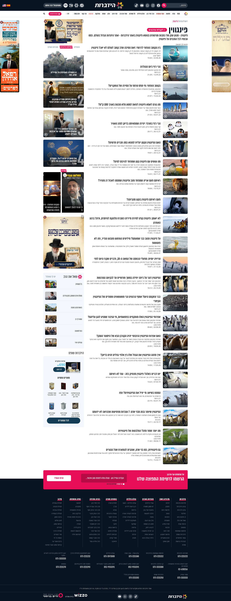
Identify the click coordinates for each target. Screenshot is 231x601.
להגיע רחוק (150, 527)
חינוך (115, 524)
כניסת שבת (182, 524)
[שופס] (76, 5)
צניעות (78, 520)
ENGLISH (77, 13)
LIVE (68, 14)
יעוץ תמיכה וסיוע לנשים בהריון (129, 564)
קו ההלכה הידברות (157, 564)
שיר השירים (58, 534)
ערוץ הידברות (181, 506)
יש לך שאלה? (50, 276)
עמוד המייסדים (181, 538)
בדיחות (134, 510)
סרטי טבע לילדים (130, 531)
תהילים (59, 527)
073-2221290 (85, 567)
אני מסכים (114, 484)
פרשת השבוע (165, 534)
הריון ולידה (77, 527)
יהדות (168, 503)
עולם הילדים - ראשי (129, 503)
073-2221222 (183, 556)
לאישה (78, 503)
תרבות (167, 527)
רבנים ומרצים (95, 499)
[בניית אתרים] (81, 596)
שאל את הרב (123, 13)
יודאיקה (114, 541)
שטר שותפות (160, 13)
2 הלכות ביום (181, 517)
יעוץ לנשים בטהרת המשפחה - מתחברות (177, 565)
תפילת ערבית (57, 510)
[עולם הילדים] (81, 5)
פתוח (152, 517)
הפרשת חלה (76, 534)
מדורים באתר (164, 499)
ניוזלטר (183, 513)
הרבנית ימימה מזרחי (74, 517)
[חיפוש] (164, 5)
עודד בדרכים (149, 503)
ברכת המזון (58, 517)
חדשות (168, 13)
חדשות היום (166, 510)
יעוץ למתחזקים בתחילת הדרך (80, 553)
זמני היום (114, 13)
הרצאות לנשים (76, 531)
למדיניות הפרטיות (111, 484)
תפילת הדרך (57, 531)
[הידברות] (109, 5)
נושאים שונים (111, 499)
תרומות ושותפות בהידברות (154, 553)
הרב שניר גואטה (94, 520)
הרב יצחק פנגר (95, 513)
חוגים (134, 538)
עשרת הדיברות (112, 513)
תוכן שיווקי (166, 541)
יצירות (134, 534)
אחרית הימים (112, 531)
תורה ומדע (166, 524)
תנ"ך (115, 506)
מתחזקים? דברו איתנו (53, 5)
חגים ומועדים (165, 538)
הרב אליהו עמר (95, 541)
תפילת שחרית (57, 503)
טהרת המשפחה (75, 510)
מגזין (173, 13)
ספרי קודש (113, 538)
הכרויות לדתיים (112, 534)
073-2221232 (85, 556)
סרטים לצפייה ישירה (129, 513)
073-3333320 (60, 558)
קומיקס (134, 524)
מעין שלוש (58, 520)
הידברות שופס (181, 534)
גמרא (115, 510)
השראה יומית (149, 534)
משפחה (167, 520)
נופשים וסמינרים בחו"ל (131, 574)
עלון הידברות (181, 510)
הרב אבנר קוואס (94, 538)
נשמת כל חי (58, 538)
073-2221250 (158, 577)
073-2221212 (158, 556)
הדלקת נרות (76, 513)
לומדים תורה (112, 503)
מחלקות (97, 13)
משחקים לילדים (131, 520)
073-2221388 (134, 556)
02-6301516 (183, 569)
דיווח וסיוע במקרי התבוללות (106, 564)
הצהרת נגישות (181, 541)
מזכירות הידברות (182, 553)
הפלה (79, 524)
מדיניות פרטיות (181, 503)
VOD (178, 13)
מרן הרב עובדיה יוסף (93, 506)
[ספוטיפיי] (65, 5)
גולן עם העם (149, 520)
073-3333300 (158, 567)
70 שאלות (132, 13)
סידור (60, 499)
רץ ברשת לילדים (130, 506)
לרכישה (59, 369)
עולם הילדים (141, 13)
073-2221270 (61, 567)
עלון (108, 13)
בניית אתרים (69, 596)
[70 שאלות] (71, 5)
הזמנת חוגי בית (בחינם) (82, 564)
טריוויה (134, 527)
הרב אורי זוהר (95, 531)
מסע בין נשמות (149, 524)
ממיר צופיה (184, 574)
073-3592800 (109, 556)
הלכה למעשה (149, 513)
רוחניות (167, 517)
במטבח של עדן (148, 510)
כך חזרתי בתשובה (148, 531)
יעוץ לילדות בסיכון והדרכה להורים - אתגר (55, 554)
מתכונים (78, 506)
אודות (184, 545)
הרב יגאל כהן (95, 517)
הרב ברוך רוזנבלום (94, 527)
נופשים (183, 527)
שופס (103, 13)
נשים (168, 513)
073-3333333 (182, 577)
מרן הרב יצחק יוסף (94, 510)
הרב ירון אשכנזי (95, 524)
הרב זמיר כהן (150, 13)
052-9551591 (133, 567)
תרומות (91, 13)
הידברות (183, 499)
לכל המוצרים (63, 420)
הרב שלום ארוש (94, 534)
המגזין (168, 506)
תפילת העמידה (56, 513)
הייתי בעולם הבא (148, 538)
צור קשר (84, 13)
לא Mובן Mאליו (149, 506)
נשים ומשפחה (75, 499)
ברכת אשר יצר (57, 541)
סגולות (114, 520)
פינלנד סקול (113, 517)
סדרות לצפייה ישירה (129, 517)
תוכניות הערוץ (148, 499)
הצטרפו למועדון (54, 14)
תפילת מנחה (57, 506)
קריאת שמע (58, 524)
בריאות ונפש (113, 527)
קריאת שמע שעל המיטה (53, 545)
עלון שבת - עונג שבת (132, 553)
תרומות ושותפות (180, 531)
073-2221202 (134, 577)
